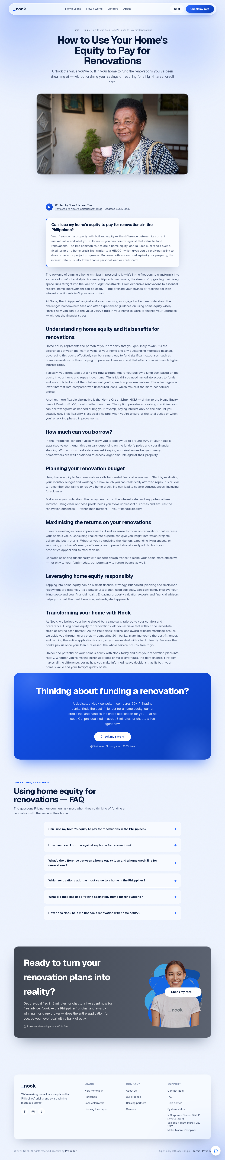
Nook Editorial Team (81, 205)
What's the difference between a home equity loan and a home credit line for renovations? (102, 863)
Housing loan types (96, 1109)
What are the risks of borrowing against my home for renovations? (95, 897)
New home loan (94, 1090)
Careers (131, 1109)
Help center (175, 1103)
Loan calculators (94, 1103)
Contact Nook (176, 1090)
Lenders (113, 8)
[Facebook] (24, 1111)
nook (19, 9)
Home (76, 29)
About (127, 8)
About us (131, 1090)
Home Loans (73, 8)
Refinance (91, 1096)
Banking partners (136, 1103)
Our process (133, 1096)
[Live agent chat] (216, 1151)
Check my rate (199, 9)
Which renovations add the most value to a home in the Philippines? (96, 880)
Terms (196, 1151)
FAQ (170, 1096)
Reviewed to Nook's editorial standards (78, 208)
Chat (177, 9)
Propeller (71, 1151)
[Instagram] (33, 1111)
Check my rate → (113, 736)
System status (176, 1109)
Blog (85, 29)
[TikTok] (41, 1111)
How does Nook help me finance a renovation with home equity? (94, 913)
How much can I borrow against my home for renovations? (89, 845)
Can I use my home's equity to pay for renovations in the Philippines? (97, 829)
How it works (94, 8)
